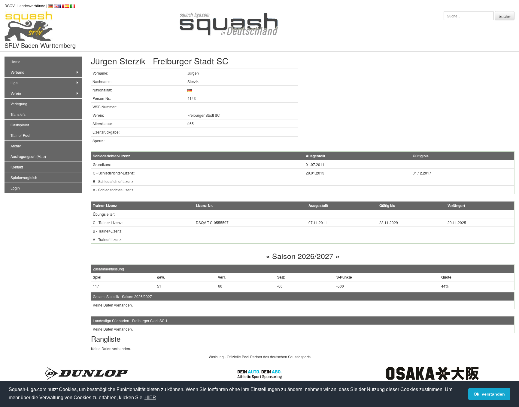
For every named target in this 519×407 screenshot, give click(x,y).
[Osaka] (432, 372)
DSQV (10, 5)
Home (15, 61)
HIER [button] (150, 397)
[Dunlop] (86, 372)
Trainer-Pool (20, 135)
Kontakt (17, 166)
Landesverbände (31, 5)
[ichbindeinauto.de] (259, 373)
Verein (16, 93)
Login (15, 187)
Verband (17, 72)
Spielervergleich (24, 177)
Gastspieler (20, 124)
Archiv (16, 145)
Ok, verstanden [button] (489, 394)
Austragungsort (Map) (28, 156)
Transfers (18, 114)
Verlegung (19, 103)
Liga (14, 82)
